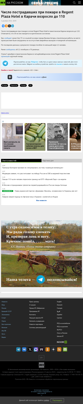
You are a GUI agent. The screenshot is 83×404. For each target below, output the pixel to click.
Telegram (34, 62)
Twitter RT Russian (30, 349)
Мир (3, 305)
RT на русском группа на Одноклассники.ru (47, 349)
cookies (46, 400)
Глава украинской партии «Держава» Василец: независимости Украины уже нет (45, 191)
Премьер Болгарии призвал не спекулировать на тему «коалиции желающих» (32, 167)
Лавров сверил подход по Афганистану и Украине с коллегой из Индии (30, 197)
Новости (4, 302)
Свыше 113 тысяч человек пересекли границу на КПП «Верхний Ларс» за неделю (34, 179)
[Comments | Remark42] (41, 100)
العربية (58, 311)
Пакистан (14, 85)
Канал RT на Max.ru (36, 349)
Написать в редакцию (36, 321)
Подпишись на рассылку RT (65, 349)
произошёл (5, 56)
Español (59, 315)
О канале (32, 305)
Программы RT (34, 311)
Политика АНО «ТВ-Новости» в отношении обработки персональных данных (41, 379)
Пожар (23, 85)
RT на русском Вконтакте (24, 349)
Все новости (41, 200)
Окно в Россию (62, 333)
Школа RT (60, 336)
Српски (59, 318)
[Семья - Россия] (45, 2)
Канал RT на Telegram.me (18, 349)
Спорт (4, 318)
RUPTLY (59, 330)
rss (59, 349)
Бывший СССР (6, 311)
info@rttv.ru (48, 377)
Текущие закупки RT (36, 318)
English (59, 302)
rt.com (16, 372)
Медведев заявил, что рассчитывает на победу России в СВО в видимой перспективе (36, 173)
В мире (4, 85)
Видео (4, 337)
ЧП (30, 85)
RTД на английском (63, 323)
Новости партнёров (36, 324)
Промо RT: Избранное (36, 308)
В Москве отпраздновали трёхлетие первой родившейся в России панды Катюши (34, 185)
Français (59, 308)
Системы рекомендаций (37, 327)
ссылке (59, 64)
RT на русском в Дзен (53, 349)
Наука (4, 321)
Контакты (32, 315)
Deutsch (59, 305)
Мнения (4, 327)
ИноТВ (4, 331)
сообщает (8, 38)
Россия (4, 308)
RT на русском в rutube (42, 349)
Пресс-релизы (34, 302)
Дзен (44, 77)
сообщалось (10, 49)
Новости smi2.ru (5, 113)
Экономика (5, 315)
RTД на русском (62, 326)
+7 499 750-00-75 (76, 375)
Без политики (6, 324)
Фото (3, 334)
